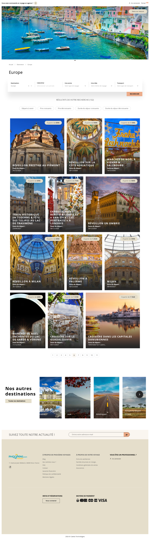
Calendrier (40, 83)
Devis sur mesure (138, 11)
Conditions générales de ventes (87, 465)
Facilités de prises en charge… (86, 462)
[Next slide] (139, 394)
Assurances (80, 468)
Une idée (94, 83)
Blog (44, 459)
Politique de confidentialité (52, 474)
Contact (45, 468)
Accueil (11, 64)
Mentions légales (48, 477)
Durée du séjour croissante (88, 108)
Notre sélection (64, 11)
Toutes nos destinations (16, 401)
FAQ (44, 465)
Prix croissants (45, 108)
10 (92, 355)
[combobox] (76, 86)
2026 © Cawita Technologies (75, 536)
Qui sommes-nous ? (49, 462)
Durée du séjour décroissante (116, 108)
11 (97, 355)
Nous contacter (51, 501)
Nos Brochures (81, 11)
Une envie (68, 83)
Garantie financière (49, 471)
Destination (20, 64)
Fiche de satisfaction (83, 459)
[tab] (75, 60)
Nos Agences (96, 11)
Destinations (49, 11)
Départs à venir (28, 108)
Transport (120, 83)
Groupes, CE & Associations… (116, 11)
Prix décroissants (64, 108)
